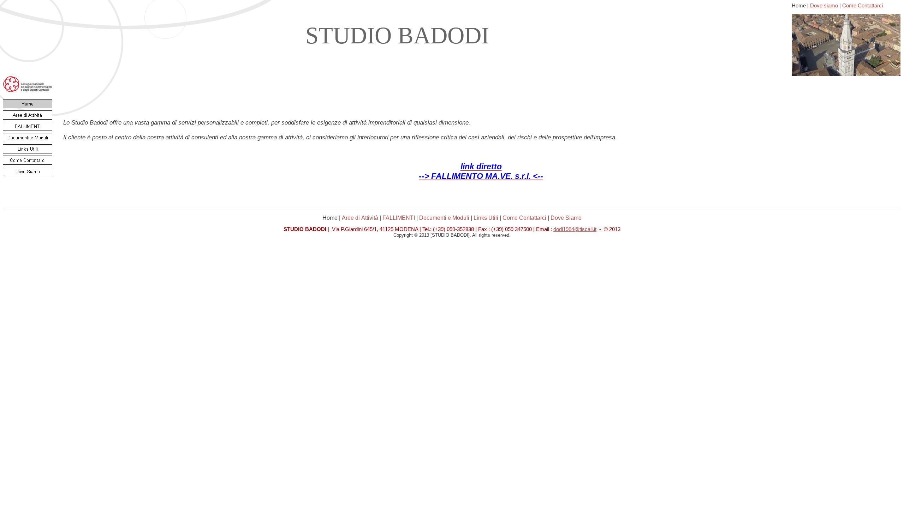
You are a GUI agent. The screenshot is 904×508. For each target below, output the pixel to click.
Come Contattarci (862, 5)
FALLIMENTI (398, 218)
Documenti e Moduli (444, 218)
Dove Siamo (566, 218)
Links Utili (486, 218)
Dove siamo (824, 5)
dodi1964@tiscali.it (574, 229)
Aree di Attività (360, 218)
